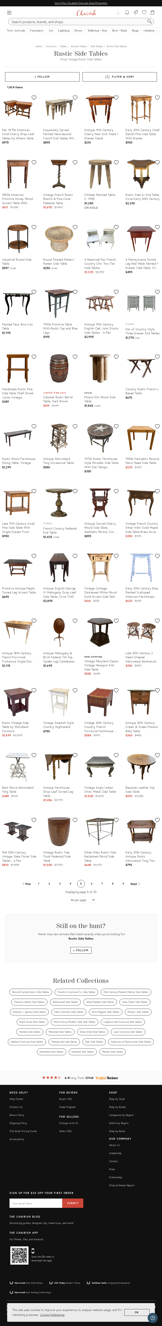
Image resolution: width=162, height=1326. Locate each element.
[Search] (149, 21)
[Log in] (118, 13)
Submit (72, 1203)
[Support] (153, 1318)
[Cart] (152, 12)
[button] (9, 12)
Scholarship (115, 1177)
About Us (114, 1145)
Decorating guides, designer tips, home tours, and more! (41, 1223)
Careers (113, 1161)
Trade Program (67, 1107)
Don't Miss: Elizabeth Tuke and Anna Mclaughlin (81, 3)
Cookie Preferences (52, 1315)
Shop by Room (117, 1131)
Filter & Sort (123, 76)
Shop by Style (117, 1099)
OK (137, 1312)
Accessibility (16, 1139)
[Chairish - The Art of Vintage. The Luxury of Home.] (86, 13)
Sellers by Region (118, 1123)
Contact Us (16, 1107)
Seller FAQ (65, 1131)
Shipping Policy (18, 1123)
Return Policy (16, 1115)
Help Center (16, 1099)
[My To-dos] (127, 12)
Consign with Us (68, 1123)
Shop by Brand (117, 1107)
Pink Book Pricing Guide (23, 1131)
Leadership (115, 1153)
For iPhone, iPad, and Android (26, 1239)
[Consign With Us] (135, 12)
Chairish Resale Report (122, 1185)
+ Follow (42, 76)
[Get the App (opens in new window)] (19, 1255)
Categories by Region (121, 1115)
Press (112, 1169)
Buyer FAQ (65, 1099)
